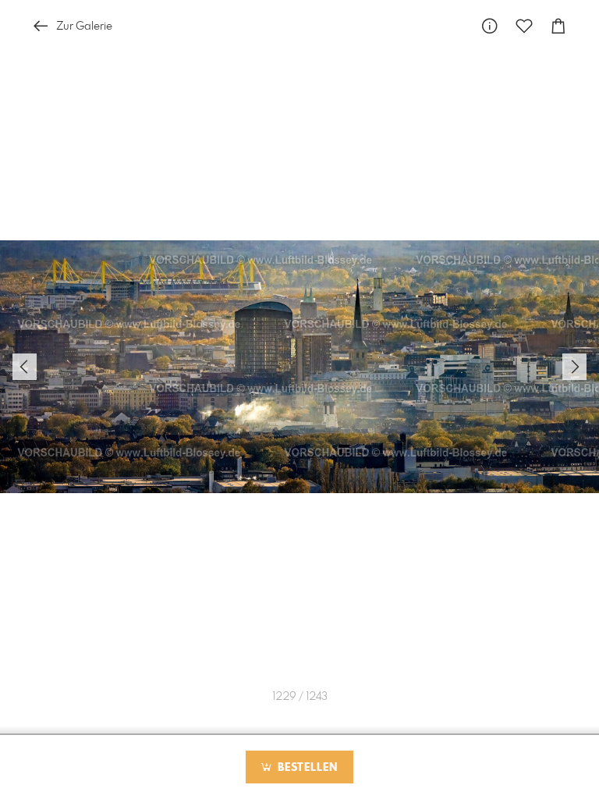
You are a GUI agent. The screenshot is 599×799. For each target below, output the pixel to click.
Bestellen (306, 767)
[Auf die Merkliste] (524, 26)
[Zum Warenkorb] (558, 26)
